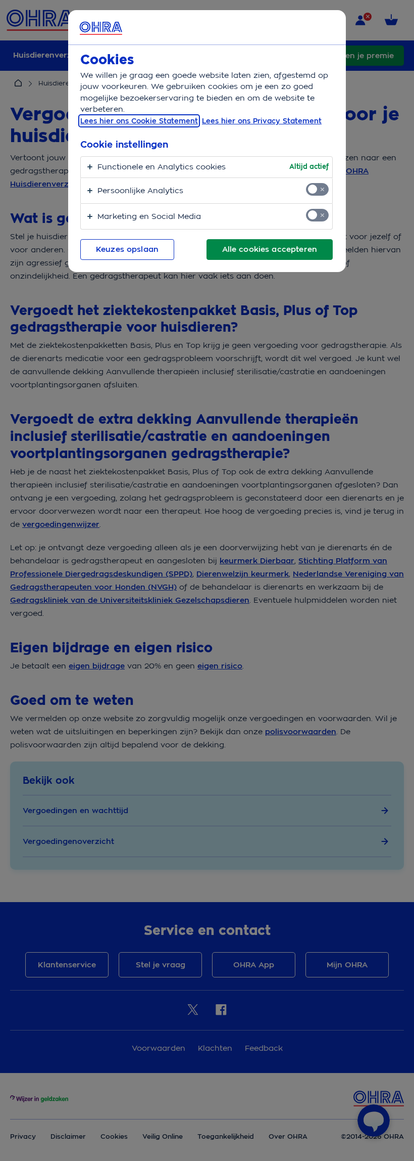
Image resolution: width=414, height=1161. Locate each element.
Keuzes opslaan (127, 249)
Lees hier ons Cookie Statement (139, 120)
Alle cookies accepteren (269, 249)
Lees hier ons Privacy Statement (262, 120)
